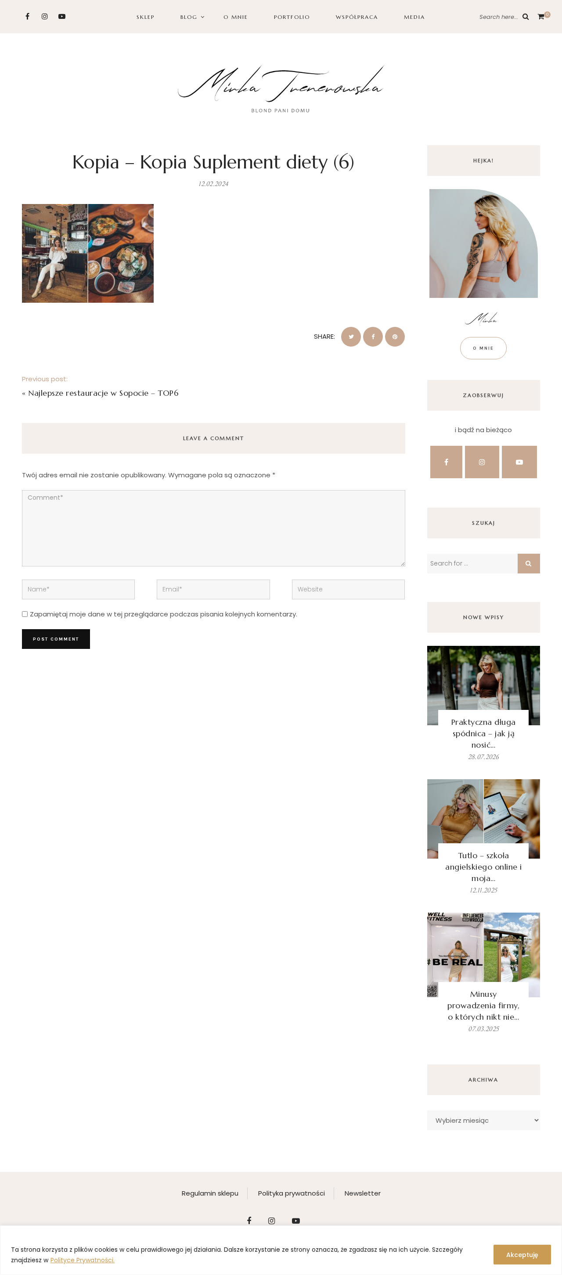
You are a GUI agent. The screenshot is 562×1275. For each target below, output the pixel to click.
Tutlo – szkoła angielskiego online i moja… (483, 866)
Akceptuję (522, 1254)
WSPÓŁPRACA (357, 17)
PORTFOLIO (292, 17)
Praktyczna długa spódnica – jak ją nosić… (483, 733)
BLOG (189, 17)
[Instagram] (44, 16)
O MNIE (235, 17)
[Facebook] (27, 16)
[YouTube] (61, 16)
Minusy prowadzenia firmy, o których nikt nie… (483, 1005)
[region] (281, 1250)
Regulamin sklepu (210, 1193)
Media (414, 17)
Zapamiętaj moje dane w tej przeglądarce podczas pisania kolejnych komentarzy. (163, 614)
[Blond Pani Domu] (281, 87)
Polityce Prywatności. (82, 1260)
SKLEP (146, 17)
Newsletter (363, 1193)
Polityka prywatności (291, 1193)
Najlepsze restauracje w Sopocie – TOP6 (103, 393)
